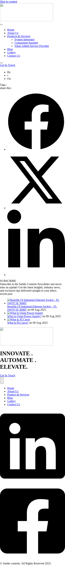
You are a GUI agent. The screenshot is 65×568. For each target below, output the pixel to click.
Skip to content (8, 1)
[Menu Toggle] (2, 380)
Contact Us (13, 55)
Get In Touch (7, 65)
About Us (12, 32)
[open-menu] (1, 24)
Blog (10, 49)
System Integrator (24, 39)
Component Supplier (26, 42)
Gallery (11, 52)
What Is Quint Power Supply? (24, 316)
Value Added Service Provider (31, 45)
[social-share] (36, 149)
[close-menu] (1, 62)
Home (10, 29)
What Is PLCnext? (17, 322)
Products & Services (18, 36)
